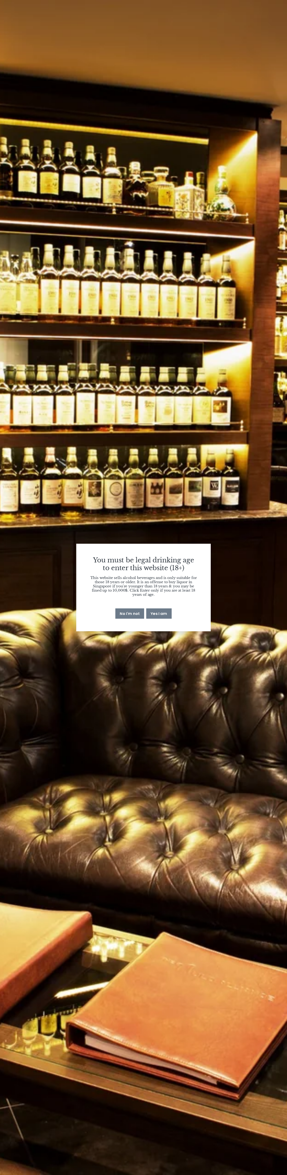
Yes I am (159, 613)
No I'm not (130, 613)
